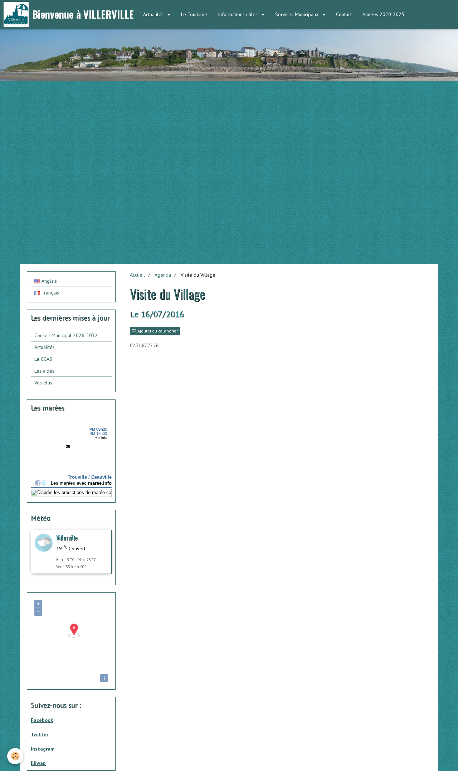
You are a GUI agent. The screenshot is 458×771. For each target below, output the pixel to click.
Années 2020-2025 (383, 14)
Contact (344, 14)
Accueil (137, 275)
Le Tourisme (194, 14)
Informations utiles (238, 14)
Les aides (44, 371)
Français (49, 292)
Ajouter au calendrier (157, 331)
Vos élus (43, 382)
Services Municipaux (297, 14)
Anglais (48, 281)
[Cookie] (15, 756)
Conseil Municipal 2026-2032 (66, 335)
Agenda (163, 275)
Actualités (154, 14)
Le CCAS (43, 359)
